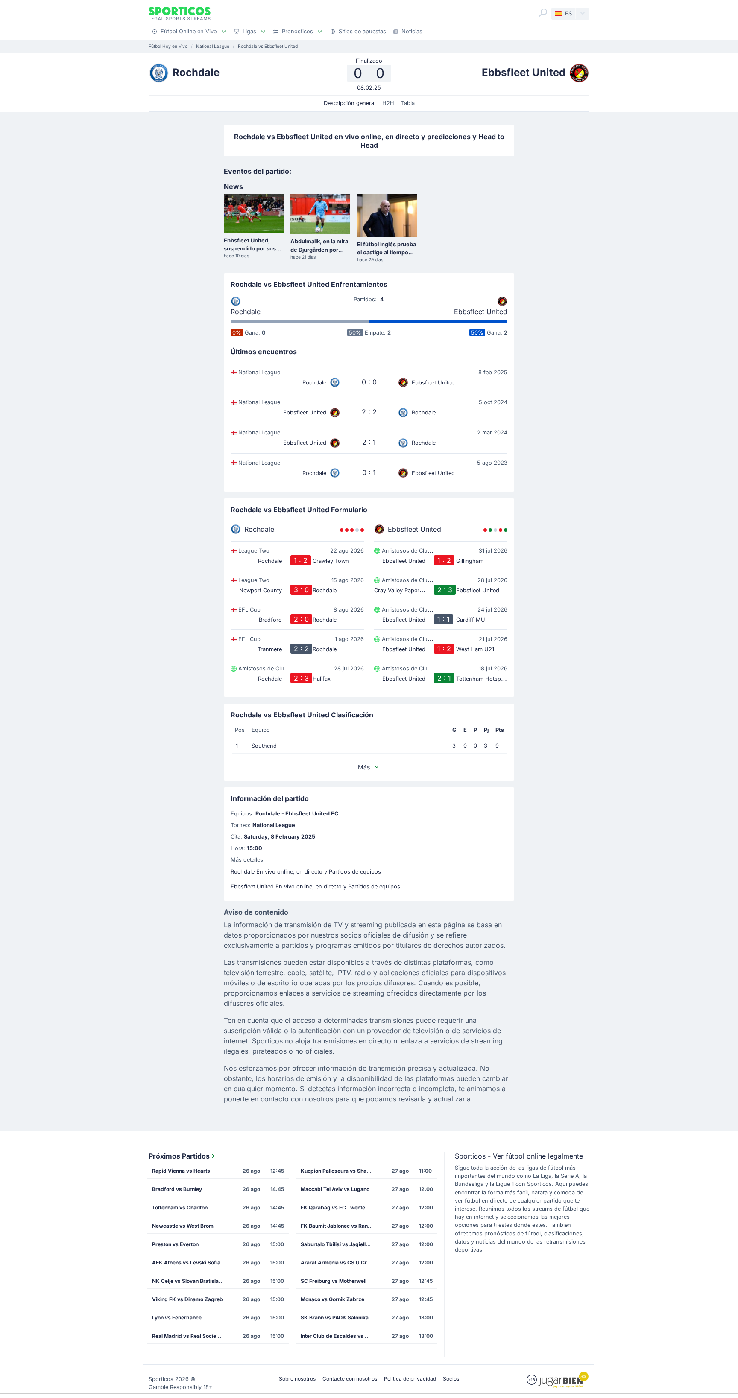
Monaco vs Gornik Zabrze (332, 1299)
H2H (388, 103)
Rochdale (246, 311)
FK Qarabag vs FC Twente (333, 1207)
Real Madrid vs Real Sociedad (189, 1336)
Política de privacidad (410, 1378)
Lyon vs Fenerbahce (177, 1317)
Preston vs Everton (175, 1244)
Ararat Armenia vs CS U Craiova (339, 1262)
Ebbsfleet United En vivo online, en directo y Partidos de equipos (315, 886)
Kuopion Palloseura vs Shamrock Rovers (339, 1171)
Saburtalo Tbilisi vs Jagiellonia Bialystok (339, 1244)
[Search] (543, 13)
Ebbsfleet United (480, 311)
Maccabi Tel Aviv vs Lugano (335, 1189)
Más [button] (364, 767)
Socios (451, 1378)
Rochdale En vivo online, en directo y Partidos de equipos (306, 871)
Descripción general (349, 103)
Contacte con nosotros (349, 1378)
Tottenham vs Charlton (180, 1207)
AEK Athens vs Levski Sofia (186, 1262)
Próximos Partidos (179, 1156)
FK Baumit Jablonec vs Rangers (339, 1226)
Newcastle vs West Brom (183, 1226)
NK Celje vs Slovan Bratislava (188, 1281)
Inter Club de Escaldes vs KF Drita (339, 1336)
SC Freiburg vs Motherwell (333, 1281)
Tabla (408, 103)
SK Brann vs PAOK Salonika (335, 1317)
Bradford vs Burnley (177, 1189)
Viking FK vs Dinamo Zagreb (187, 1299)
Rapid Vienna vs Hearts (181, 1171)
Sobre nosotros (297, 1378)
